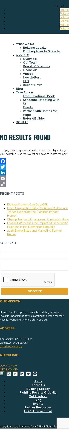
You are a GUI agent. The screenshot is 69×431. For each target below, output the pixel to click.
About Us (22, 55)
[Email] (34, 178)
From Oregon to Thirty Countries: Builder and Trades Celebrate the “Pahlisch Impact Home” (37, 211)
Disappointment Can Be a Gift (27, 204)
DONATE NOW (8, 365)
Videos (28, 73)
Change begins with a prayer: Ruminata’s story (38, 219)
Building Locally (34, 47)
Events (28, 107)
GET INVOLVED (9, 369)
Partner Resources (38, 407)
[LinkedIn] (34, 172)
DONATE (22, 122)
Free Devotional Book (39, 96)
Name (4, 250)
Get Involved (38, 396)
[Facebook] (34, 161)
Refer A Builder (34, 118)
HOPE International (38, 411)
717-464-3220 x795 (11, 346)
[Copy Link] (34, 184)
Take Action (24, 92)
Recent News (32, 85)
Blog (19, 88)
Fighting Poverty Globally (41, 51)
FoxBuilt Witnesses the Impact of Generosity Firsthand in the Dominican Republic (37, 225)
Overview (30, 59)
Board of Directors (36, 66)
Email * (5, 261)
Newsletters (32, 77)
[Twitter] (34, 167)
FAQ (26, 81)
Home (38, 381)
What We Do (25, 44)
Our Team (30, 62)
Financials (30, 70)
